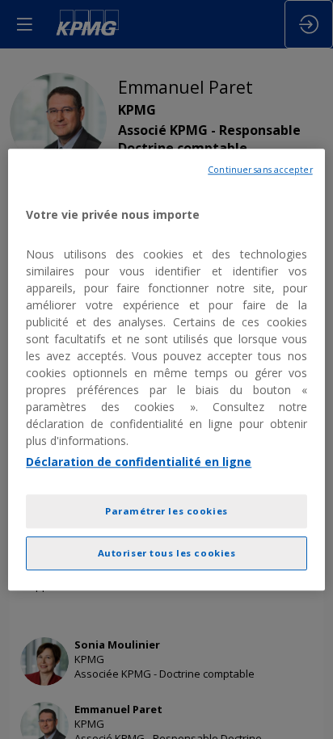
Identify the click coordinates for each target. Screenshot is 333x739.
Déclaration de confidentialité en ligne (138, 461)
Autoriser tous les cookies (167, 553)
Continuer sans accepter (260, 169)
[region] (166, 369)
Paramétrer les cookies (166, 511)
